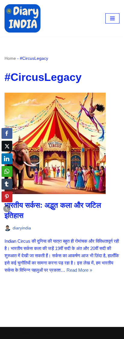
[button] (7, 208)
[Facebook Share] (7, 133)
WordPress (54, 332)
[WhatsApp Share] (7, 171)
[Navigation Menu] (112, 18)
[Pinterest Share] (7, 196)
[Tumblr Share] (7, 184)
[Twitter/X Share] (7, 146)
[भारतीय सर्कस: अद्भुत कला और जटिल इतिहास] (62, 143)
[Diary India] (23, 18)
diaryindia (22, 228)
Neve (10, 332)
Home (10, 58)
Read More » (79, 270)
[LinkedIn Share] (7, 158)
